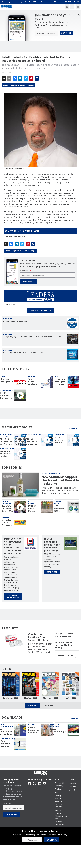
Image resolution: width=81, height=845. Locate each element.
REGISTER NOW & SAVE (13, 596)
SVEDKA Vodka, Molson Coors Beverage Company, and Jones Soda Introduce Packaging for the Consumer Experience (33, 508)
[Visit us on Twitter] (34, 783)
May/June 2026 (30, 698)
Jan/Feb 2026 (70, 698)
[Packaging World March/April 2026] (50, 684)
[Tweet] (26, 78)
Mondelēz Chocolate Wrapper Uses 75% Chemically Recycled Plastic (7, 522)
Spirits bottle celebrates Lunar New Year (33, 382)
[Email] (9, 78)
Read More (52, 572)
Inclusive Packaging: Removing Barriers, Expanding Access (33, 730)
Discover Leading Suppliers (15, 321)
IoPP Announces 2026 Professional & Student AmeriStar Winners (60, 508)
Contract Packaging (54, 725)
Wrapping (6, 517)
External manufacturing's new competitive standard (58, 731)
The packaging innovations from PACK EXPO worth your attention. (32, 337)
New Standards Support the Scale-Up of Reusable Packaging (60, 480)
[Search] (72, 6)
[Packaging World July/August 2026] (11, 684)
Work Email (25, 271)
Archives (49, 705)
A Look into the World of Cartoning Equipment (60, 440)
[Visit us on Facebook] (29, 783)
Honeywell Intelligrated (15, 236)
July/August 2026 (10, 698)
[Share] (15, 78)
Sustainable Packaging (7, 502)
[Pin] (31, 78)
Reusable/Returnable (51, 473)
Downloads (33, 725)
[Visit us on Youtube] (44, 783)
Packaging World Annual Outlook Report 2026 (23, 352)
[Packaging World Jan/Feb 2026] (71, 684)
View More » (74, 428)
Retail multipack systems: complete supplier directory (5, 744)
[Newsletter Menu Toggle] (67, 6)
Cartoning (59, 435)
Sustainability (6, 390)
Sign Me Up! (66, 33)
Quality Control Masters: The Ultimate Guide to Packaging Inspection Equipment (27, 441)
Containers (33, 377)
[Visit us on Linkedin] (39, 783)
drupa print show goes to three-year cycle (60, 382)
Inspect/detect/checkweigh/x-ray (28, 435)
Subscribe (32, 705)
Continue (52, 840)
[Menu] (78, 6)
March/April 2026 (50, 698)
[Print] (4, 78)
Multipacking (7, 739)
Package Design (32, 502)
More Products (65, 655)
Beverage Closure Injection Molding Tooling (63, 645)
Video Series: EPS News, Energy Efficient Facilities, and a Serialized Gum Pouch (7, 508)
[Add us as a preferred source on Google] (37, 78)
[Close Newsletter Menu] (78, 14)
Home (2, 377)
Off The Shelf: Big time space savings (5, 395)
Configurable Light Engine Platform (64, 635)
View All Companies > (40, 310)
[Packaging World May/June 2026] (31, 684)
